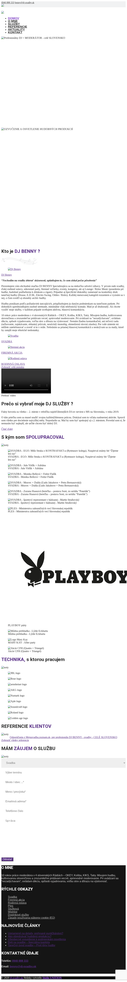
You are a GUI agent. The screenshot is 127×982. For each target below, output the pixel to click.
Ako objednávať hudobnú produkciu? (29, 936)
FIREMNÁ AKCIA (11, 352)
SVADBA (6, 341)
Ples (10, 905)
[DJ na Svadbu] (13, 12)
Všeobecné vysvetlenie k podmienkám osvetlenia (37, 939)
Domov (13, 18)
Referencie (17, 26)
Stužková (13, 908)
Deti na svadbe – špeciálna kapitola (29, 942)
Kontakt (15, 32)
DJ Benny (6, 274)
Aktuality (16, 29)
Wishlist (12, 911)
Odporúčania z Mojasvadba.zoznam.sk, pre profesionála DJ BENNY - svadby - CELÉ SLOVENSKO (63, 737)
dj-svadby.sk (17, 977)
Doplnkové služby (18, 914)
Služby (14, 24)
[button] (63, 395)
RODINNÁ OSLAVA (13, 364)
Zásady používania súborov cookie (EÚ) (31, 917)
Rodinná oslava (17, 902)
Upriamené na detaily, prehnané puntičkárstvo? (35, 933)
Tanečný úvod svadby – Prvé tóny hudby (31, 945)
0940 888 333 (7, 2)
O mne (13, 21)
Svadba (12, 896)
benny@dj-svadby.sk (24, 2)
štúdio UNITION (52, 977)
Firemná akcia (16, 899)
